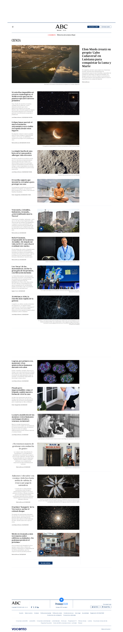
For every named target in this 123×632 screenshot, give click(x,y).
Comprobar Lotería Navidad (43, 621)
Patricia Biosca (85, 82)
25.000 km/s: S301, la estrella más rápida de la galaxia (22, 298)
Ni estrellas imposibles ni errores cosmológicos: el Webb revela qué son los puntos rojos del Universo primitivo (23, 96)
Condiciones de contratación (54, 615)
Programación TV (72, 621)
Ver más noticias (45, 563)
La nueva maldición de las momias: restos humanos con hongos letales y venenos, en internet (23, 418)
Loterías (90, 621)
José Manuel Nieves (17, 117)
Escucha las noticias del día (100, 621)
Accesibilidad (85, 613)
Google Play (107, 607)
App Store (95, 607)
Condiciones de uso (69, 613)
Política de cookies (57, 613)
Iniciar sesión (106, 27)
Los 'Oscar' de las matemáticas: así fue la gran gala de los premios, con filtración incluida (23, 269)
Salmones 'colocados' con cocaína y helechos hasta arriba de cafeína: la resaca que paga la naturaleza (23, 480)
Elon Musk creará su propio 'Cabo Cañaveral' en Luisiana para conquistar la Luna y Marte (96, 57)
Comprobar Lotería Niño (22, 621)
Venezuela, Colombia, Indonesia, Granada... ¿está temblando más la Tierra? (22, 213)
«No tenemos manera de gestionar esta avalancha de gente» (23, 446)
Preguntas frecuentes (46, 623)
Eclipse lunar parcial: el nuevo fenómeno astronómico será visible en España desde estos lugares (22, 126)
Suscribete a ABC (93, 27)
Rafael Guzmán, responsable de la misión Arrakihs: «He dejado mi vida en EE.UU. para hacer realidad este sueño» (23, 242)
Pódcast (80, 623)
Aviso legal (77, 613)
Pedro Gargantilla (16, 194)
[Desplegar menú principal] (13, 27)
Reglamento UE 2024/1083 (97, 613)
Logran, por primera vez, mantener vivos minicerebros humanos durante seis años (22, 364)
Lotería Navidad (56, 621)
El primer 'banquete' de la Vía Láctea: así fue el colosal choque (23, 509)
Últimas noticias (82, 621)
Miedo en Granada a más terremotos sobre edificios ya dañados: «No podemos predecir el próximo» (23, 538)
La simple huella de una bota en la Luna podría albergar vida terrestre (22, 153)
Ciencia (16, 40)
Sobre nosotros (29, 613)
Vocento (21, 613)
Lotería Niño (32, 621)
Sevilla (64, 30)
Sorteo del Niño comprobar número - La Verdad (65, 623)
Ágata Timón (15, 291)
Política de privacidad (46, 613)
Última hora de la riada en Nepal (66, 35)
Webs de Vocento (105, 629)
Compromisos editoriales (69, 615)
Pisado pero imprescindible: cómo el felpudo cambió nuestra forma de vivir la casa (22, 391)
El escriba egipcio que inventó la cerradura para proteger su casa (23, 182)
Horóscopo (64, 621)
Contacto (36, 613)
